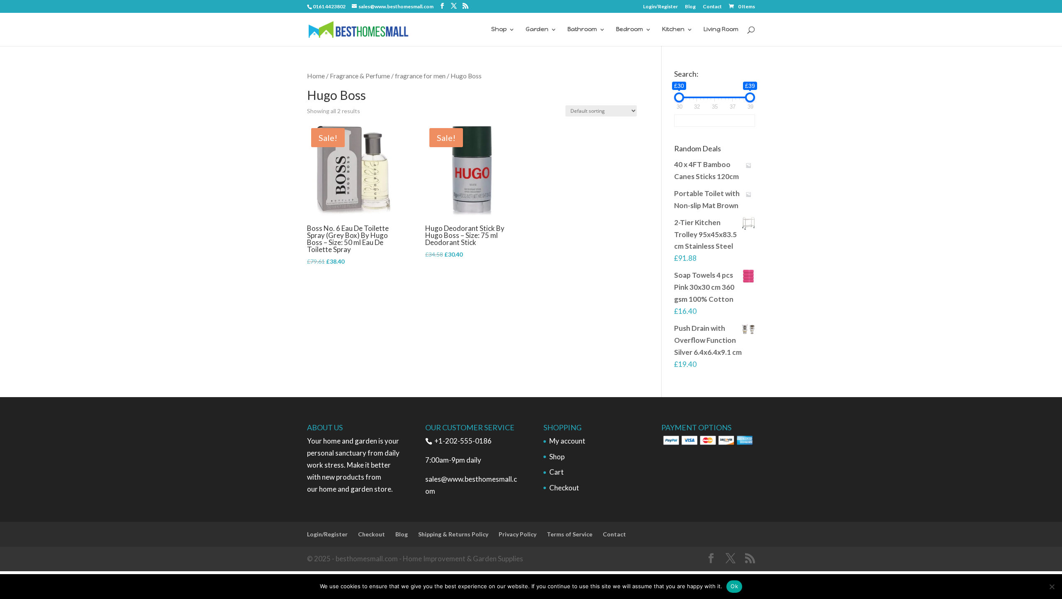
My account (567, 441)
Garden (537, 30)
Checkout (564, 487)
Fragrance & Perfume (360, 76)
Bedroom (629, 30)
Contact (712, 7)
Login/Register (660, 7)
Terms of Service (569, 534)
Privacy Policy (517, 534)
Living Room (721, 30)
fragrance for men (420, 76)
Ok (734, 586)
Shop (499, 30)
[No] (1051, 586)
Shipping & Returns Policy (453, 534)
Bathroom (582, 30)
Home (316, 76)
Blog (690, 7)
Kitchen (673, 30)
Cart (556, 472)
